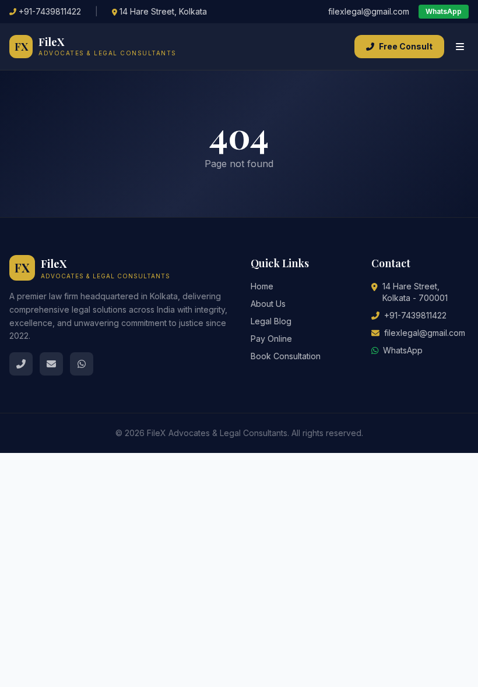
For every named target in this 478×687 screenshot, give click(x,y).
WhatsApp (444, 11)
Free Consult (406, 46)
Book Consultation (286, 356)
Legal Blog (271, 321)
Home (262, 286)
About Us (268, 304)
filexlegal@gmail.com (368, 11)
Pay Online (271, 339)
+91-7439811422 (50, 11)
